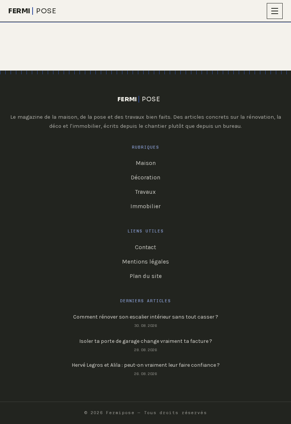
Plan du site (146, 276)
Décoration (145, 177)
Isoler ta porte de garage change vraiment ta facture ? (145, 341)
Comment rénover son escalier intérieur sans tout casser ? (145, 317)
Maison (146, 163)
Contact (145, 247)
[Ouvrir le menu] (275, 11)
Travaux (145, 191)
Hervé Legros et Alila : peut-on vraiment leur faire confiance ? (146, 365)
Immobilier (145, 206)
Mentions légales (145, 261)
